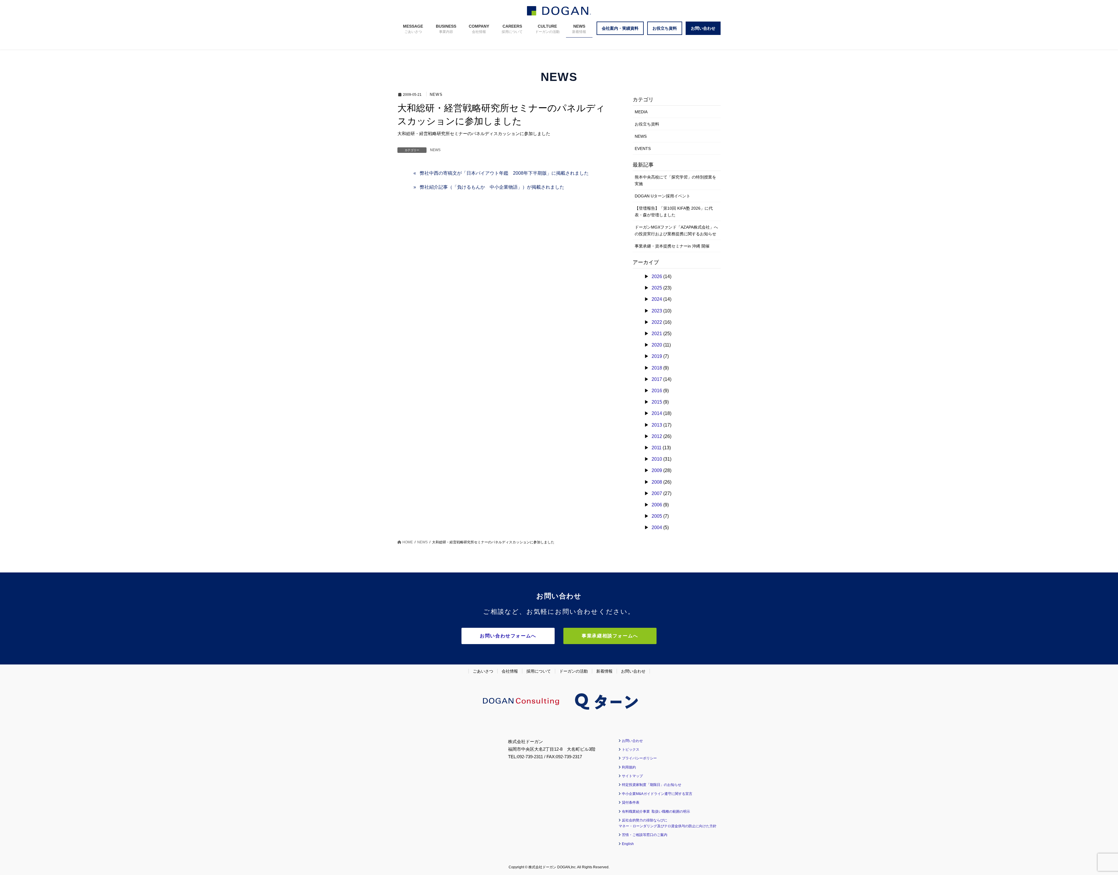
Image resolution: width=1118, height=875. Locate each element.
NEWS (436, 95)
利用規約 (629, 767)
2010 (657, 459)
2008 (657, 482)
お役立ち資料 (647, 124)
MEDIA (641, 111)
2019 (657, 356)
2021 (657, 333)
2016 (657, 390)
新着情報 (604, 671)
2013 (657, 425)
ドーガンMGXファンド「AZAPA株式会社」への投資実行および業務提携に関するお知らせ (676, 230)
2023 (657, 310)
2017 (657, 379)
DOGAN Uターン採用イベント (662, 196)
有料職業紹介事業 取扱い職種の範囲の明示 (656, 811)
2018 (657, 367)
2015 (657, 402)
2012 (657, 436)
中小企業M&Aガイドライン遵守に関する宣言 (657, 794)
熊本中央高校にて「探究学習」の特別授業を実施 (675, 180)
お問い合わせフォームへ (508, 635)
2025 (657, 287)
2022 (657, 322)
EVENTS (643, 148)
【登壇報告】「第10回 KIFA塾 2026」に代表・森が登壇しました (674, 211)
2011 (656, 447)
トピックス (630, 749)
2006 (657, 504)
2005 (657, 516)
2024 (657, 299)
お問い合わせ (633, 671)
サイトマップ (632, 776)
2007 (657, 493)
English (628, 844)
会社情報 (510, 671)
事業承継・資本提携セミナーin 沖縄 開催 (672, 246)
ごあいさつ (483, 671)
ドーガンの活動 (573, 671)
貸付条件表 (630, 802)
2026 (657, 276)
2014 (657, 413)
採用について (538, 671)
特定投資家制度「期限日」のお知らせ (651, 785)
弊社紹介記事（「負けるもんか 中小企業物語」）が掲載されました (492, 187)
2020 (657, 344)
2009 (657, 470)
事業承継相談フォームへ (610, 635)
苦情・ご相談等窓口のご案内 (644, 835)
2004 (657, 527)
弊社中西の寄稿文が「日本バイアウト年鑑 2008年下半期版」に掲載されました (504, 173)
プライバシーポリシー (639, 758)
